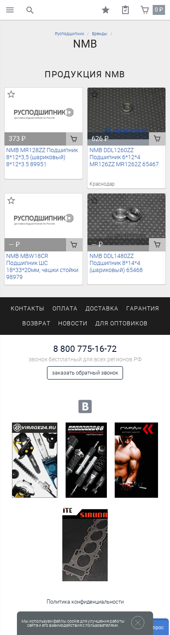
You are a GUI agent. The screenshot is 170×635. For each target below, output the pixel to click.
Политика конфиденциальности (85, 602)
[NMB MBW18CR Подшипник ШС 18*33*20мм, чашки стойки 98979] (44, 219)
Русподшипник (69, 33)
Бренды (99, 33)
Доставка (101, 308)
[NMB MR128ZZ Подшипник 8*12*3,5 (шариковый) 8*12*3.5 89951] (44, 114)
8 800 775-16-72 (85, 349)
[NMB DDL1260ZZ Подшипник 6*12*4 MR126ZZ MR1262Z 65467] (126, 114)
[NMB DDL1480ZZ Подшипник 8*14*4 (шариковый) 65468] (126, 219)
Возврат (36, 323)
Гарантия (142, 308)
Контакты (28, 308)
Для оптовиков (121, 323)
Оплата (65, 308)
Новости (72, 323)
